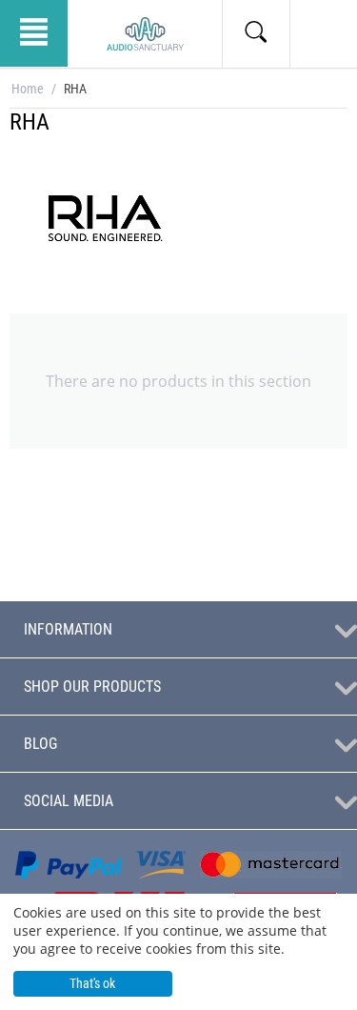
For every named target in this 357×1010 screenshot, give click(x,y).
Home (27, 88)
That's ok (92, 983)
